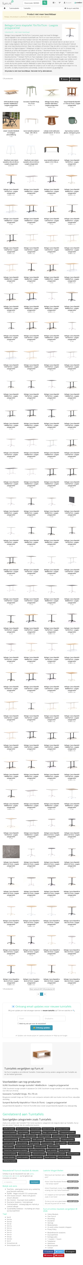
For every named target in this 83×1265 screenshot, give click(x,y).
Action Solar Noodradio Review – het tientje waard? (61, 1183)
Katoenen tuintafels (39, 1154)
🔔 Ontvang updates (41, 1028)
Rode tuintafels (35, 1129)
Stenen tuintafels (74, 1136)
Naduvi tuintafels (48, 1129)
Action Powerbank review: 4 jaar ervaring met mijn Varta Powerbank (61, 1189)
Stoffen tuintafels (9, 1129)
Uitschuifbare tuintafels (37, 1150)
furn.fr (9, 1217)
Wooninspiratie (52, 1245)
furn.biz (9, 1239)
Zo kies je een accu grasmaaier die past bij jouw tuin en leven (61, 1202)
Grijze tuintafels (23, 1132)
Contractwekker (12, 1204)
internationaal (28, 1202)
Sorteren (76, 79)
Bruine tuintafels (22, 1143)
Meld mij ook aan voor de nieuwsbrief (32, 1024)
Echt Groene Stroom (14, 1196)
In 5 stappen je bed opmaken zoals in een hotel (61, 1196)
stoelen (20, 63)
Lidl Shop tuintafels (44, 1136)
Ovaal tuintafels (35, 1132)
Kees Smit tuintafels (64, 1157)
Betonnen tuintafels (10, 1132)
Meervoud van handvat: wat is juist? (61, 1176)
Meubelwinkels (52, 1225)
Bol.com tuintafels (22, 1129)
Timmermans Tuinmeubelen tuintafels (15, 1150)
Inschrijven (34, 1182)
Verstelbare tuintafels (62, 1129)
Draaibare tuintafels (67, 1139)
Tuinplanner (51, 1241)
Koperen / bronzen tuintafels (56, 1154)
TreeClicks (10, 1189)
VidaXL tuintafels (38, 1139)
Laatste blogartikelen (53, 1170)
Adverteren (51, 1243)
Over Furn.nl (51, 1216)
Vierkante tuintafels (36, 1157)
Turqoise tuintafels (24, 1154)
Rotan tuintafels (34, 1143)
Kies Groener (11, 1200)
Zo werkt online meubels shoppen (59, 1227)
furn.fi (9, 1241)
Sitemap (50, 1223)
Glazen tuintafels (74, 1143)
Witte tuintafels (8, 1147)
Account (68, 3)
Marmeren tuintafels (10, 1154)
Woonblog (51, 1219)
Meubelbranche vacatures (56, 1233)
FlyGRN (9, 1193)
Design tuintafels (61, 1143)
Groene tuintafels (47, 1143)
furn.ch (9, 1232)
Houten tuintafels (9, 1143)
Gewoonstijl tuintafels (52, 1139)
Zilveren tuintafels (73, 1154)
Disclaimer (51, 1221)
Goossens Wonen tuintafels (24, 1147)
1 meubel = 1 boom (54, 1239)
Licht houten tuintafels (59, 1136)
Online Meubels (52, 1214)
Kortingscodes (52, 1237)
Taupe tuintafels (25, 1139)
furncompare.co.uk (13, 1245)
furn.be (9, 1219)
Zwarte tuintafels (30, 1136)
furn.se (9, 1230)
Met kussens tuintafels (10, 1139)
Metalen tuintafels (9, 1157)
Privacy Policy (51, 1229)
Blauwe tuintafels (50, 1157)
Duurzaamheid (52, 1235)
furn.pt (9, 1237)
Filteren (65, 79)
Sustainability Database (15, 1209)
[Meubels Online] (4, 8)
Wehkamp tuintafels (10, 1161)
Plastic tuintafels (52, 1150)
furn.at (9, 1224)
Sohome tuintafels (40, 1147)
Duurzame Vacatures (14, 1202)
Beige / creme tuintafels (50, 1132)
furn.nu (9, 1226)
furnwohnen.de (12, 1243)
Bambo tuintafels (22, 1157)
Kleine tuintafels (54, 1147)
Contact (50, 1248)
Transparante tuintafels (67, 1132)
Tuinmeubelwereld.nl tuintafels (13, 1136)
